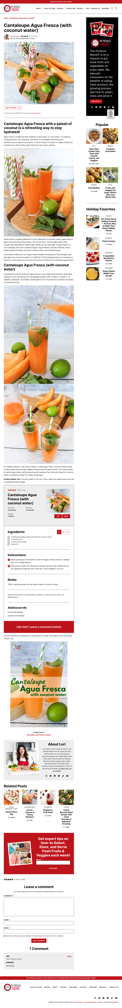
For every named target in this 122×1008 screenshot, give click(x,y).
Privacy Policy (79, 1002)
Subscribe (105, 8)
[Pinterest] (50, 776)
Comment (9, 896)
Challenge (73, 987)
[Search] (116, 8)
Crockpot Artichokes (110, 150)
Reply (69, 956)
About (38, 8)
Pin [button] (58, 516)
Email (39, 860)
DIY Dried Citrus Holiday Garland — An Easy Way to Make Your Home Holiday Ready (108, 225)
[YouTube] (67, 776)
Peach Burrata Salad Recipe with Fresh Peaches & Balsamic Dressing (66, 817)
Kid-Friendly (39, 735)
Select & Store (49, 8)
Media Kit (103, 987)
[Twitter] (59, 776)
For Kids (60, 8)
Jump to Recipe (10, 108)
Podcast (83, 987)
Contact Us (113, 987)
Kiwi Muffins (94, 188)
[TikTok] (63, 776)
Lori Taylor (16, 36)
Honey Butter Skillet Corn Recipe (109, 273)
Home (6, 18)
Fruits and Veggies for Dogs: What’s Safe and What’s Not (110, 192)
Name (7, 920)
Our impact (96, 101)
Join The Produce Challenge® (61, 1)
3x (68, 532)
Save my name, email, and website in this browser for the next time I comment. (34, 936)
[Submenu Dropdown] (42, 8)
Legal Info (100, 1002)
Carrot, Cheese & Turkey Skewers (29, 813)
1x (59, 532)
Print (66, 516)
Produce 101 (95, 8)
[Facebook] (55, 776)
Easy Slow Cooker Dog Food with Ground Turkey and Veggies (94, 155)
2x (63, 532)
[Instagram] (46, 776)
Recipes (80, 8)
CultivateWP (114, 1002)
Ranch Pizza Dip (11, 813)
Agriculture (71, 8)
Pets (88, 8)
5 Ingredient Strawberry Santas (108, 258)
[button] (8, 490)
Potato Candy (108, 241)
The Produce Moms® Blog (18, 18)
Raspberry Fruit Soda (48, 811)
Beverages (31, 735)
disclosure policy (36, 113)
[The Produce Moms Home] (12, 8)
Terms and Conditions (90, 1002)
